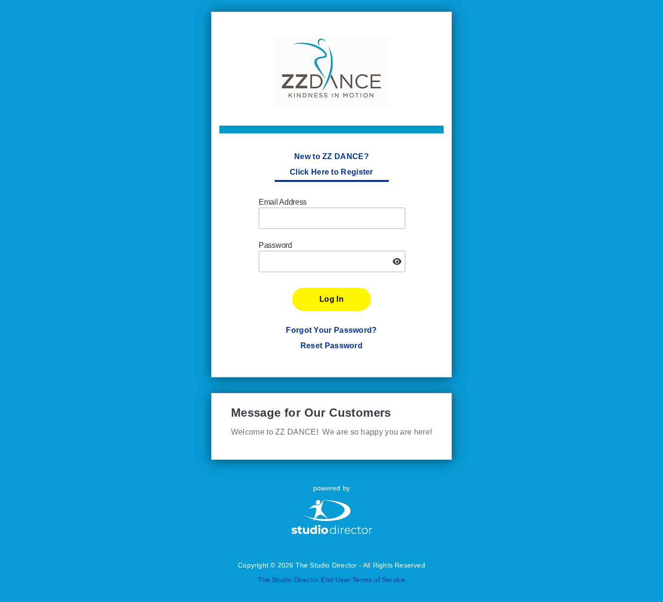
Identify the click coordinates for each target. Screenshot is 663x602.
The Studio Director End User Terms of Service (332, 580)
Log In (331, 299)
